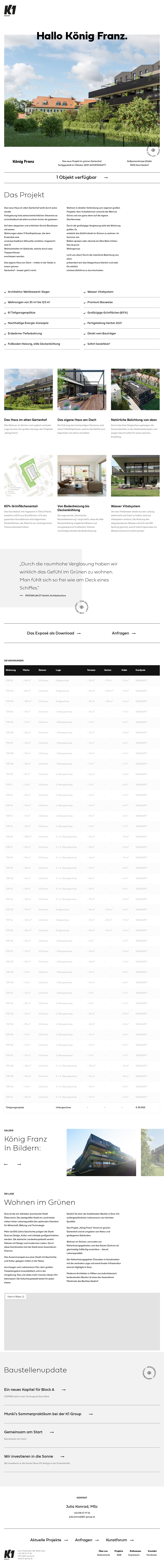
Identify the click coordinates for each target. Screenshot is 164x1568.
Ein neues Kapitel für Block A (29, 1390)
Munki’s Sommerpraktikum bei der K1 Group (42, 1414)
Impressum (134, 1555)
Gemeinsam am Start (23, 1432)
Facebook (152, 1555)
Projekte (119, 1551)
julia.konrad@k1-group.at (82, 1517)
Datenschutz (103, 1555)
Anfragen (120, 633)
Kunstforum (116, 1540)
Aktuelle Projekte (45, 1540)
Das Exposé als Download (50, 633)
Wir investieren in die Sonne (28, 1457)
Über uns (103, 1551)
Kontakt (152, 1551)
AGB (119, 1555)
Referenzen (135, 1551)
